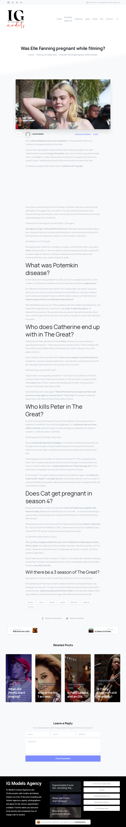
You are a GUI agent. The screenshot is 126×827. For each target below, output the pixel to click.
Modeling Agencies (102, 796)
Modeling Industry (101, 802)
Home (31, 54)
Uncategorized (101, 808)
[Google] (13, 2)
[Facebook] (8, 2)
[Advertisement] (63, 187)
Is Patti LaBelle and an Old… (77, 694)
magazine (86, 602)
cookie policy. (80, 822)
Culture (41, 602)
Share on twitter (77, 618)
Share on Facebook (53, 618)
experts (52, 602)
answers (30, 602)
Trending (30, 607)
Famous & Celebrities (47, 54)
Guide (101, 790)
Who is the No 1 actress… (47, 694)
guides (62, 602)
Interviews (74, 602)
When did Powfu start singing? (16, 692)
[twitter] (17, 2)
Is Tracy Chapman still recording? (107, 692)
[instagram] (21, 2)
